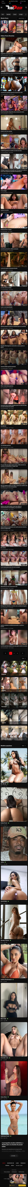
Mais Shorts (21, 18)
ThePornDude (21, 1171)
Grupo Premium (3, 2)
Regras (7, 1165)
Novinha (8, 14)
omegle (21, 14)
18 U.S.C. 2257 (19, 1165)
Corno (15, 14)
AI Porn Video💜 (23, 2)
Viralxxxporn (14, 1171)
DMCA (12, 1165)
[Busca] (26, 7)
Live (3, 14)
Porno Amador (7, 1171)
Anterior (5, 653)
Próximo (22, 653)
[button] (24, 14)
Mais (23, 658)
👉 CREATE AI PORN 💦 (13, 2)
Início (3, 1163)
